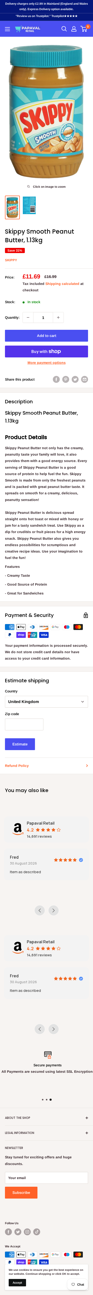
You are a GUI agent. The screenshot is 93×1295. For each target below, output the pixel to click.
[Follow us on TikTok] (36, 1231)
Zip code (12, 714)
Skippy (11, 260)
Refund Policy (17, 766)
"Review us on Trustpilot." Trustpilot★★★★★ (47, 16)
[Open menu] (7, 29)
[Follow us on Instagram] (27, 1231)
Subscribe (21, 1192)
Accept (17, 1282)
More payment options (47, 363)
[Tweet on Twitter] (75, 379)
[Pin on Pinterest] (65, 379)
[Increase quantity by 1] (58, 317)
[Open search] (64, 29)
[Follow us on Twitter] (17, 1231)
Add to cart (46, 335)
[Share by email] (84, 379)
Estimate (20, 744)
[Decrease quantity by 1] (28, 317)
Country (11, 691)
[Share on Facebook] (56, 379)
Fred (14, 857)
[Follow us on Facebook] (8, 1231)
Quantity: (12, 317)
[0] (84, 29)
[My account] (73, 29)
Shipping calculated (62, 284)
